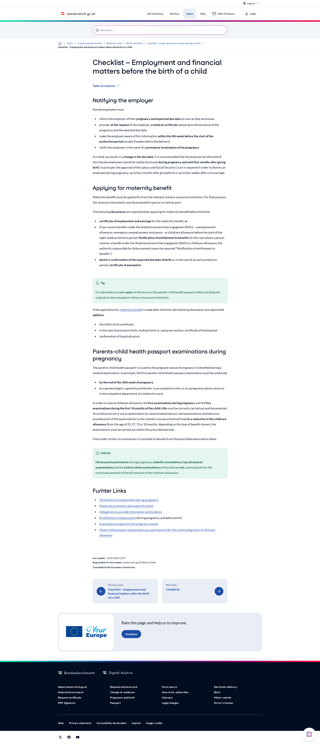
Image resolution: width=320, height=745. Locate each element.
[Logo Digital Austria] (121, 673)
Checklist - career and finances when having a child (173, 43)
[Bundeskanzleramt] (76, 673)
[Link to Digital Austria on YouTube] (77, 738)
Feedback (131, 634)
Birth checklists (135, 43)
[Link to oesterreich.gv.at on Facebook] (69, 738)
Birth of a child (114, 43)
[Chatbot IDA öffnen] (309, 734)
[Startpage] (60, 43)
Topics (70, 43)
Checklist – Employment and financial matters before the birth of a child (95, 47)
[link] (125, 591)
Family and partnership (90, 43)
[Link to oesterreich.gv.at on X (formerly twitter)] (60, 738)
